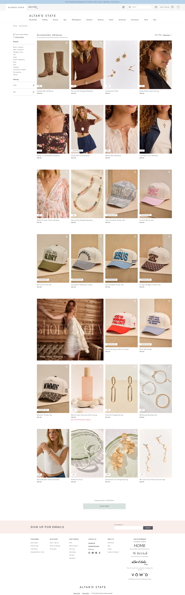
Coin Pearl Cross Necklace (149, 155)
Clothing (44, 20)
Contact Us (92, 539)
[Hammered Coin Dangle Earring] (121, 453)
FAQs (70, 542)
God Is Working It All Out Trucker (117, 349)
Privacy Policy (85, 593)
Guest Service (74, 539)
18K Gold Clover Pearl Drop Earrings (152, 479)
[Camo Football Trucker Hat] (121, 194)
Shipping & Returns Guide (37, 552)
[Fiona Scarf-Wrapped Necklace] (87, 64)
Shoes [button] (14, 62)
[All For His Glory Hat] (53, 258)
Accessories (135, 20)
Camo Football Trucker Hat (115, 220)
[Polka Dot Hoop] (87, 453)
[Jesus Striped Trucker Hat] (121, 258)
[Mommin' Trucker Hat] (53, 388)
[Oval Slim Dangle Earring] (121, 388)
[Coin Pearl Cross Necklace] (156, 129)
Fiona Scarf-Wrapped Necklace (82, 91)
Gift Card (71, 555)
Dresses (55, 20)
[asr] (140, 552)
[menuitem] (33, 20)
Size (14, 92)
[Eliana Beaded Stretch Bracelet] (53, 453)
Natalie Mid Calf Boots (45, 91)
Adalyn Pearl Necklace (113, 155)
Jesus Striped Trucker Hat (114, 285)
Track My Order (34, 546)
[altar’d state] (16, 7)
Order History (34, 549)
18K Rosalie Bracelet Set (148, 415)
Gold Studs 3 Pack (111, 91)
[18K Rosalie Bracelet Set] (156, 388)
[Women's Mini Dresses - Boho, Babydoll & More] (70, 329)
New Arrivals (33, 20)
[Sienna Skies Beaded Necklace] (87, 194)
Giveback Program (93, 546)
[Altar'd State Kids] (140, 562)
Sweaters (89, 20)
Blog (109, 546)
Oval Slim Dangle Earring (114, 415)
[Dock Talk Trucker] (156, 323)
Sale (154, 20)
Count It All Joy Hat (147, 220)
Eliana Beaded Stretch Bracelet (48, 479)
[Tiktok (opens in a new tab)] (99, 552)
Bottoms (101, 20)
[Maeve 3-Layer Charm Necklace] (53, 194)
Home (146, 20)
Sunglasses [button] (16, 67)
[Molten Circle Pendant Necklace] (53, 129)
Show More (104, 506)
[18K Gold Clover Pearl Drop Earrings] (156, 453)
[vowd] (140, 574)
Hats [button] (14, 54)
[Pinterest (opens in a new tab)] (96, 552)
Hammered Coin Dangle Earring (116, 479)
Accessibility (72, 558)
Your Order (35, 539)
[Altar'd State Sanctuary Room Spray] (87, 388)
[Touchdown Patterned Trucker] (87, 258)
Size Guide (72, 549)
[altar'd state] (42, 16)
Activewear (122, 20)
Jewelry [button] (15, 57)
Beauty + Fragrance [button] (18, 47)
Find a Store (19, 37)
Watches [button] (15, 74)
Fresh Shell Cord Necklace (80, 155)
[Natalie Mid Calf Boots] (53, 64)
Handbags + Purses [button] (18, 52)
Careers (110, 549)
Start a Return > (35, 542)
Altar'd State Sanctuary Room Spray (84, 415)
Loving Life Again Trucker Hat (150, 285)
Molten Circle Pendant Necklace (48, 155)
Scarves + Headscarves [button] (19, 59)
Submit (148, 528)
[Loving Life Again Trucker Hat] (156, 258)
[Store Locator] (123, 7)
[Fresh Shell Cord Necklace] (87, 129)
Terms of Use (76, 593)
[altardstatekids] (33, 7)
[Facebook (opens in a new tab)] (93, 552)
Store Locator (72, 552)
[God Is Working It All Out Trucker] (121, 323)
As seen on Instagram (113, 552)
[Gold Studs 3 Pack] (121, 64)
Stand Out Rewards (55, 546)
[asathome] (140, 544)
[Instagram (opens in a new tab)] (89, 552)
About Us (111, 539)
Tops (64, 20)
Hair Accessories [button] (17, 72)
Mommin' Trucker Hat (44, 415)
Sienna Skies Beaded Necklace (82, 220)
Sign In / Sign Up (54, 542)
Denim (111, 20)
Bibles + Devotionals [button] (18, 49)
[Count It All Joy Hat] (156, 194)
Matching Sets (76, 20)
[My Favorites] (156, 7)
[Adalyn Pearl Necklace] (121, 129)
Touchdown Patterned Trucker (81, 285)
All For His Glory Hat (44, 285)
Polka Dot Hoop (76, 479)
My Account (54, 539)
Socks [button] (14, 64)
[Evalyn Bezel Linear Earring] (156, 64)
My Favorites (53, 549)
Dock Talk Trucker (146, 349)
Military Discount (73, 546)
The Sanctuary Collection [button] (19, 69)
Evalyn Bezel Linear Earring (149, 91)
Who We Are (111, 542)
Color (15, 85)
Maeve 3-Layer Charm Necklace (48, 220)
